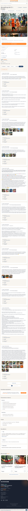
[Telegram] (3, 500)
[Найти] (26, 3)
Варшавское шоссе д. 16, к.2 (4, 496)
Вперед (17, 385)
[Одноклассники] (5, 500)
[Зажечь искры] (26, 481)
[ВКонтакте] (1, 500)
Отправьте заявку (4, 393)
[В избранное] (12, 456)
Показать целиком (4, 436)
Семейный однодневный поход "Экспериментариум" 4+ (20, 467)
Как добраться (4, 57)
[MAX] (7, 500)
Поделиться (25, 7)
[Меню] (1, 1)
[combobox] (13, 3)
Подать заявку (23, 392)
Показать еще (14, 383)
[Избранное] (27, 1)
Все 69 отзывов (5, 60)
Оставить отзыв (5, 69)
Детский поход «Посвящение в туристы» (6, 467)
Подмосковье (4, 465)
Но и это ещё (5, 453)
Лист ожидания (14, 43)
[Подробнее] (12, 471)
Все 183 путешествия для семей (13, 474)
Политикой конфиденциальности (7, 510)
